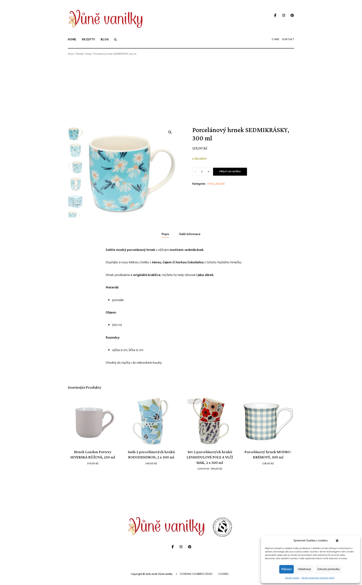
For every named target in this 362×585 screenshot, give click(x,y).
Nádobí (80, 54)
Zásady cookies (292, 578)
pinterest (292, 15)
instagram (283, 15)
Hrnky (88, 54)
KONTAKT (288, 40)
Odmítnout (304, 569)
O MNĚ (275, 40)
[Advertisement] (181, 86)
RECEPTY (88, 39)
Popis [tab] (165, 234)
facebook (275, 15)
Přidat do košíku (230, 171)
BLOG (105, 39)
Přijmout (286, 569)
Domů (71, 54)
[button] (337, 541)
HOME (72, 39)
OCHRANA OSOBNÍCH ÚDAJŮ (196, 574)
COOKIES (223, 574)
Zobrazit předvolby (328, 569)
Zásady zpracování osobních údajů (317, 578)
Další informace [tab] (189, 234)
